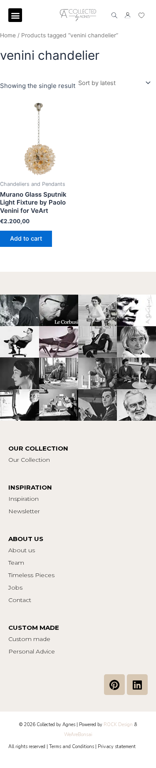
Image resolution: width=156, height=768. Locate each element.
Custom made (29, 639)
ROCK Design (118, 725)
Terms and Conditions (71, 747)
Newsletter (24, 511)
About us (21, 550)
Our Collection (29, 459)
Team (16, 562)
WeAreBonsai (78, 734)
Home (8, 35)
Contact (19, 600)
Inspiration (23, 498)
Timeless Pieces (31, 575)
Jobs (15, 587)
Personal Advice (31, 651)
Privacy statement (117, 747)
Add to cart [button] (26, 238)
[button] (15, 15)
